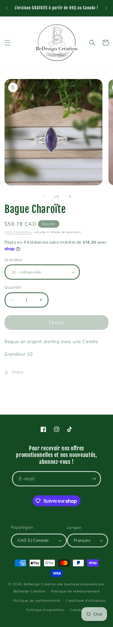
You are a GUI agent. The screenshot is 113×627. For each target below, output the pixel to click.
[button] (7, 42)
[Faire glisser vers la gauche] (43, 196)
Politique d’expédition (45, 610)
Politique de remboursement (75, 591)
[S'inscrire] (93, 478)
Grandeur (14, 259)
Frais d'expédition (18, 232)
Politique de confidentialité (36, 600)
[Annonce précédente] (6, 8)
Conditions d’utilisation (86, 600)
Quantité (13, 287)
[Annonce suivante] (106, 8)
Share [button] (17, 372)
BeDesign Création (40, 584)
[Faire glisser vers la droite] (70, 196)
